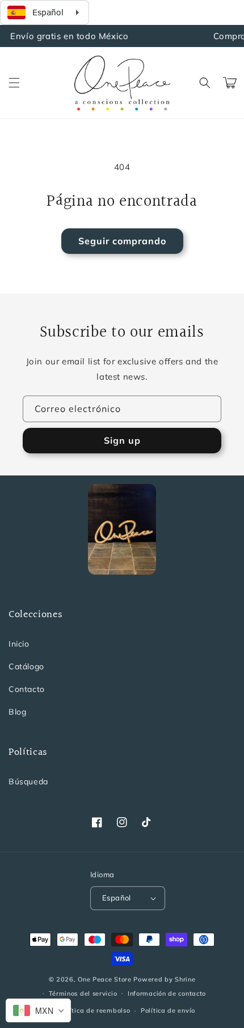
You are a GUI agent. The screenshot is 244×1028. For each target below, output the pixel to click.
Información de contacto (167, 993)
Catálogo (26, 666)
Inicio (19, 644)
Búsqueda (28, 781)
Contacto (27, 689)
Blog (17, 712)
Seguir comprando (122, 241)
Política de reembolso (95, 1010)
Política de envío (168, 1010)
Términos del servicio (83, 993)
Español (116, 897)
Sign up (122, 440)
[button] (14, 82)
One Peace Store (105, 979)
